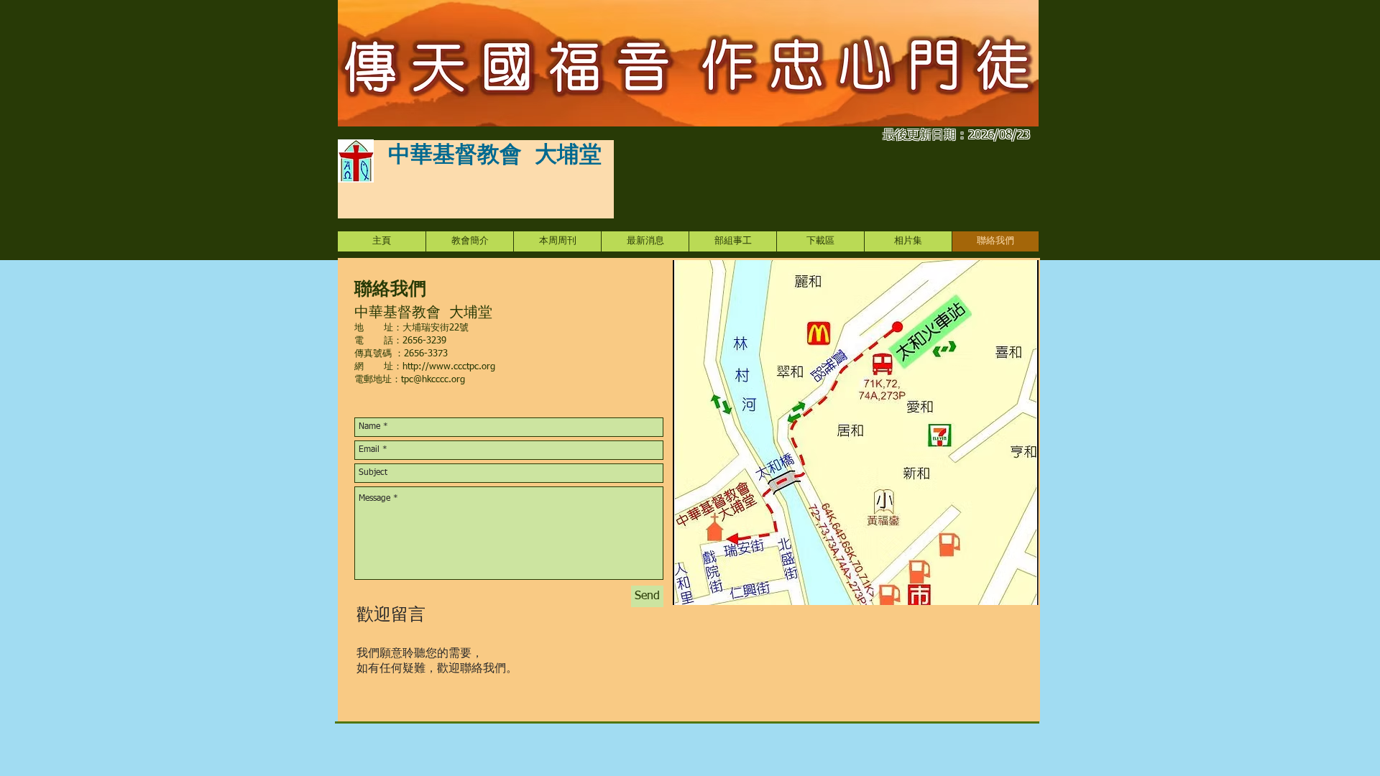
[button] (732, 241)
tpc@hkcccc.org (433, 379)
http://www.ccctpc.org (448, 366)
